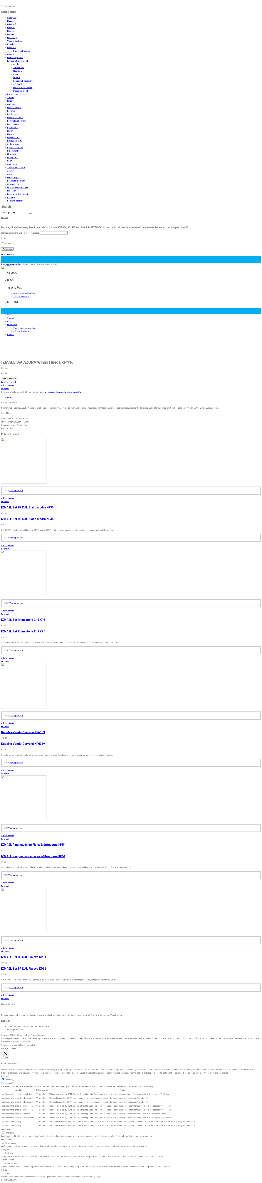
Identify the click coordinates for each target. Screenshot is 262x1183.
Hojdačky (11, 191)
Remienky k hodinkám (23, 81)
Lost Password (7, 254)
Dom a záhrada (14, 107)
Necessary (9, 1080)
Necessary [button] (5, 1076)
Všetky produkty (15, 264)
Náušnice (11, 21)
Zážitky (10, 171)
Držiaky (16, 77)
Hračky (10, 131)
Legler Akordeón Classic (18, 194)
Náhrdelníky (12, 24)
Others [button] (4, 1170)
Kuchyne (11, 111)
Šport (9, 161)
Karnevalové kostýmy (16, 121)
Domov (4, 264)
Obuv (9, 174)
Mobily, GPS (12, 157)
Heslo (3, 238)
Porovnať (5, 389)
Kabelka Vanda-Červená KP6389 (23, 732)
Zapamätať (9, 244)
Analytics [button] (5, 1149)
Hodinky (11, 31)
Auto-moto (12, 164)
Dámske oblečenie (21, 51)
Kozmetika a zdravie (16, 94)
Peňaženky (12, 37)
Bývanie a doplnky (15, 147)
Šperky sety (12, 17)
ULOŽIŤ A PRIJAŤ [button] (9, 1180)
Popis (9, 397)
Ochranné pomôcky (15, 57)
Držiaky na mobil (20, 91)
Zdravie (10, 97)
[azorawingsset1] (46, 356)
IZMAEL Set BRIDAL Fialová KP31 (23, 957)
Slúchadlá (17, 84)
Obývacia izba (13, 137)
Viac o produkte (9, 379)
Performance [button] (6, 1139)
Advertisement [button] (7, 1160)
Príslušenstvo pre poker (17, 187)
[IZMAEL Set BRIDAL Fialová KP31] (24, 932)
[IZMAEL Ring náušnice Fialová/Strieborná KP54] (24, 820)
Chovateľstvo (13, 184)
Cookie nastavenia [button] (9, 1045)
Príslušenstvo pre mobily (18, 61)
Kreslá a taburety (14, 141)
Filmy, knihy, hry (13, 177)
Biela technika (13, 151)
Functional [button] (5, 1129)
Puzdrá (16, 64)
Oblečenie (11, 47)
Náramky (11, 27)
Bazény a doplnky (15, 201)
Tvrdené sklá (18, 67)
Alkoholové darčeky (16, 167)
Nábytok (11, 134)
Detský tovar (12, 114)
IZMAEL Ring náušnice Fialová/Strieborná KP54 (33, 844)
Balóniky (11, 197)
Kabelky (10, 44)
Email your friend (8, 382)
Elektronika (12, 154)
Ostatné (10, 54)
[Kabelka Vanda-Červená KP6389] (24, 708)
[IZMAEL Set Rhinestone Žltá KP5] (24, 595)
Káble (15, 74)
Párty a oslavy (13, 124)
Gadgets (11, 104)
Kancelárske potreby (16, 181)
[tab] (134, 397)
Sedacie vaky (13, 144)
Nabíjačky (17, 71)
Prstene (10, 34)
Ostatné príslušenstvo (22, 87)
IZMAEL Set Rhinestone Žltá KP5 (23, 620)
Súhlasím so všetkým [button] (27, 1045)
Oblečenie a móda (15, 117)
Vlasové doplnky (14, 41)
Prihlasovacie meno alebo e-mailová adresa (20, 233)
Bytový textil (12, 127)
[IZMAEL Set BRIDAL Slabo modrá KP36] (24, 483)
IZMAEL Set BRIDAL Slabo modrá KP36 (27, 507)
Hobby (10, 101)
